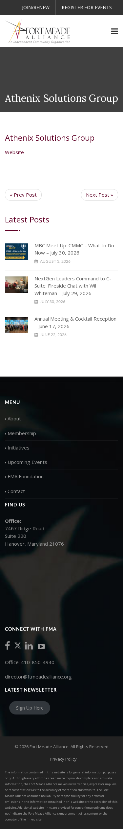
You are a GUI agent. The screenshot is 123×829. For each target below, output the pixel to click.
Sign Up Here (30, 708)
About (14, 418)
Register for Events (87, 7)
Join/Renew (36, 7)
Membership (22, 433)
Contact (16, 491)
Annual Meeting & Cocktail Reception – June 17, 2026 (75, 322)
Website (14, 152)
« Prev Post (23, 194)
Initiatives (19, 447)
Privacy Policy (63, 759)
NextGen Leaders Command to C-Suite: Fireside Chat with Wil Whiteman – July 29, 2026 (72, 285)
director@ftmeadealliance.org (38, 676)
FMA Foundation (26, 476)
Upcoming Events (27, 462)
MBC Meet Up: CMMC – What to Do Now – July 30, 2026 (74, 249)
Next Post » (99, 194)
